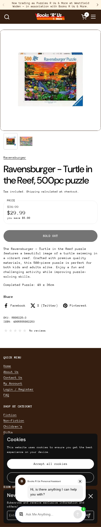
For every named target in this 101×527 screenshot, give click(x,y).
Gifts (8, 432)
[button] (7, 17)
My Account (13, 383)
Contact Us (13, 377)
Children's (13, 426)
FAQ (6, 395)
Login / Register (19, 389)
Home (7, 366)
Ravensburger (15, 157)
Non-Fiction (14, 420)
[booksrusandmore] (50, 16)
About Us (11, 372)
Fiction (10, 415)
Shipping (33, 191)
